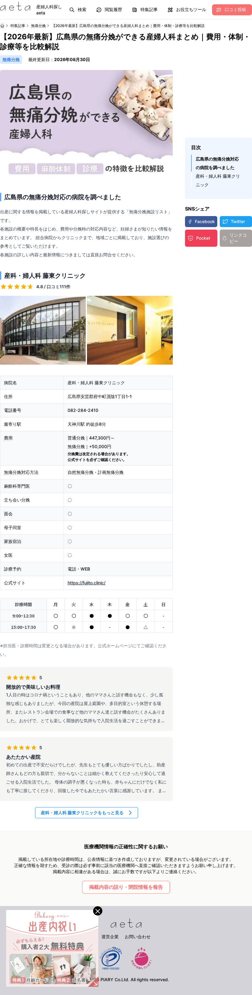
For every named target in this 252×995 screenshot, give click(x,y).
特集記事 (17, 25)
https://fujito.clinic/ (86, 582)
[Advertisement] (218, 100)
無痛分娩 (38, 25)
